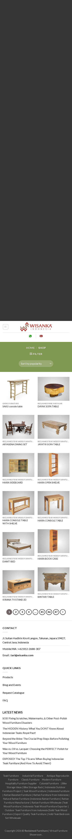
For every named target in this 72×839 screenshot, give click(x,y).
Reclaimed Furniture (36, 830)
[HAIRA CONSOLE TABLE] (53, 503)
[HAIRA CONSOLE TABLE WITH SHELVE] (18, 503)
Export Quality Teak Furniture (30, 814)
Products (8, 677)
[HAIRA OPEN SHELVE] (53, 465)
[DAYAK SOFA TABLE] (53, 389)
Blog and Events (12, 684)
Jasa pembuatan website (34, 821)
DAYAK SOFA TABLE (48, 406)
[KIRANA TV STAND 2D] (18, 582)
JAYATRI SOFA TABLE (49, 444)
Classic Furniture (30, 779)
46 (49, 611)
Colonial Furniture (49, 783)
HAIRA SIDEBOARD (13, 482)
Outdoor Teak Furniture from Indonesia (26, 810)
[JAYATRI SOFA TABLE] (53, 427)
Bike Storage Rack (33, 787)
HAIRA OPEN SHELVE (49, 482)
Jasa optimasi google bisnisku (36, 818)
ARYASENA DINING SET (15, 444)
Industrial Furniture (32, 775)
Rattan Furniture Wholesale (46, 802)
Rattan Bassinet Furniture (17, 795)
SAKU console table (12, 406)
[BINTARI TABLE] (53, 579)
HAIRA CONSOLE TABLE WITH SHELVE (15, 522)
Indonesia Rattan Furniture (45, 798)
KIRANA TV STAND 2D (14, 599)
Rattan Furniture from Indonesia (50, 795)
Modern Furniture (51, 779)
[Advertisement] (36, 160)
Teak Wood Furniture (34, 791)
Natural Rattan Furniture (16, 798)
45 (42, 611)
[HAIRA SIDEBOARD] (18, 465)
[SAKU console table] (18, 389)
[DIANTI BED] (18, 544)
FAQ (5, 700)
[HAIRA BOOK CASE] (53, 541)
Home (30, 347)
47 (56, 611)
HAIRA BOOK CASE (48, 558)
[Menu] (5, 326)
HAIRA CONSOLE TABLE (50, 520)
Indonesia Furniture (58, 791)
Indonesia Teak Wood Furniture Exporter (45, 806)
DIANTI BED (9, 561)
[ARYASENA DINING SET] (18, 427)
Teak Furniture (11, 775)
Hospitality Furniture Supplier (21, 783)
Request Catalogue (13, 692)
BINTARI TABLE (46, 597)
